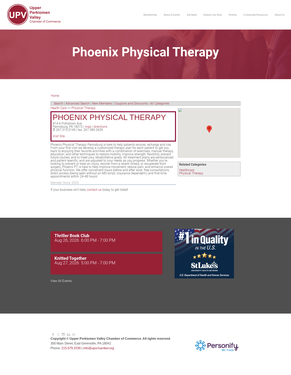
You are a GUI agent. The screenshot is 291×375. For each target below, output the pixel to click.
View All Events (61, 281)
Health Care (58, 108)
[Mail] (73, 335)
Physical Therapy (191, 173)
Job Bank (192, 14)
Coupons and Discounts (131, 103)
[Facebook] (53, 335)
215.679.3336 (71, 348)
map (88, 127)
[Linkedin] (68, 335)
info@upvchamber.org (98, 348)
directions (100, 127)
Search (58, 103)
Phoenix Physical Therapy (109, 117)
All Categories (159, 103)
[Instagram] (63, 335)
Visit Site (59, 136)
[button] (209, 129)
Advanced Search (78, 103)
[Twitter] (58, 335)
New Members (102, 103)
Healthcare (186, 170)
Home (55, 96)
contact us (94, 190)
